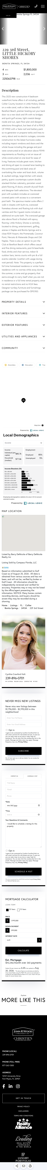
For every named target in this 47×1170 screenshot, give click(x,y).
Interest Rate (11, 936)
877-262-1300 (8, 1065)
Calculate (23, 950)
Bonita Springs (11, 608)
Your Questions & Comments (16, 820)
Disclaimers (23, 1111)
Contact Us (14, 776)
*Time (7, 811)
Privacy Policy (22, 742)
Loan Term (10, 905)
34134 (24, 608)
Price (7, 917)
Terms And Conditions (23, 1116)
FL (21, 605)
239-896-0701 (36, 6)
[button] (4, 28)
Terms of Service (12, 881)
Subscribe (23, 751)
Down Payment (12, 926)
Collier (28, 605)
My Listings (9, 681)
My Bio (35, 681)
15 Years (23, 909)
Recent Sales (18, 681)
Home (4, 605)
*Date (7, 802)
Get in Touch (23, 1098)
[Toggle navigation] (43, 6)
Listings (13, 605)
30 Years (12, 909)
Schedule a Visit (32, 776)
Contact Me (28, 681)
